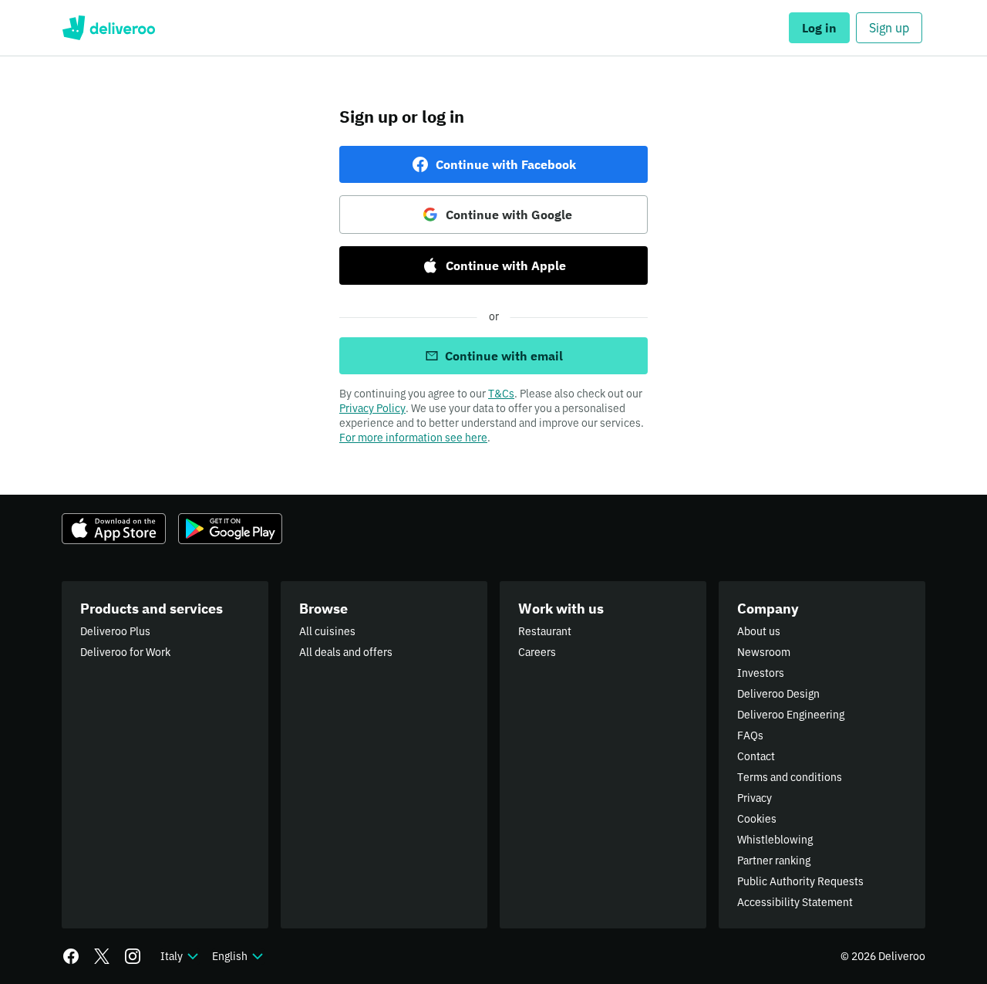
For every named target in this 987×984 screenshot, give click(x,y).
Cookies (756, 819)
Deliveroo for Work (125, 652)
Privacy (754, 798)
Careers (537, 652)
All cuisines (327, 631)
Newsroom (763, 652)
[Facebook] (71, 956)
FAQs (750, 735)
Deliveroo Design (778, 694)
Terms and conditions (789, 777)
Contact (756, 756)
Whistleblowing (775, 840)
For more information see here (413, 438)
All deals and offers (345, 652)
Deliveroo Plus (115, 631)
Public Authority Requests (800, 881)
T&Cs (501, 394)
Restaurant (544, 631)
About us (758, 631)
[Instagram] (132, 956)
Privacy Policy (372, 408)
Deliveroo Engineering (790, 715)
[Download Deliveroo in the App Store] (114, 528)
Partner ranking (773, 860)
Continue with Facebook (506, 164)
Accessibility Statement (795, 902)
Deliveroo (108, 27)
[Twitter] (102, 956)
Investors (760, 673)
